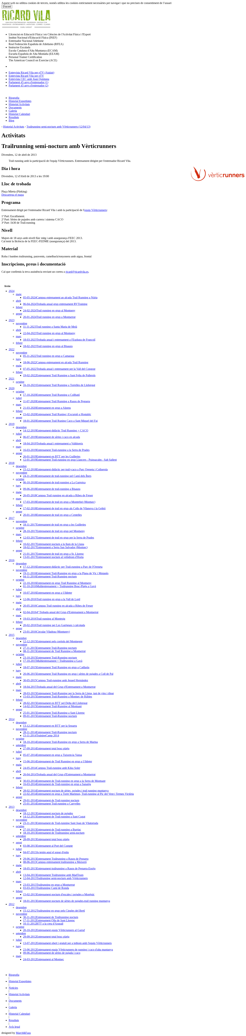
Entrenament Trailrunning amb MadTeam (53, 874)
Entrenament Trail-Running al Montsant (52, 706)
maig (18, 294)
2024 (11, 291)
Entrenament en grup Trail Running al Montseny (57, 583)
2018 (11, 462)
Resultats (14, 117)
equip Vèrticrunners (95, 210)
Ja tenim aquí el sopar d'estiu (46, 852)
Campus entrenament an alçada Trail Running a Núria (60, 297)
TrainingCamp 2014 (41, 735)
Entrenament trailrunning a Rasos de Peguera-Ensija (59, 868)
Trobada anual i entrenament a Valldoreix (53, 443)
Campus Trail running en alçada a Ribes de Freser (58, 495)
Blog (11, 120)
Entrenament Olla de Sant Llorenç (49, 920)
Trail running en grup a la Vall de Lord (51, 599)
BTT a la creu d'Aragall (43, 923)
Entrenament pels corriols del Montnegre (52, 641)
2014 (11, 719)
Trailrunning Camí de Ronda (46, 887)
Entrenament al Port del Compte (48, 845)
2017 (11, 518)
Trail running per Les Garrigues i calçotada (54, 625)
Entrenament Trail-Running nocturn (50, 576)
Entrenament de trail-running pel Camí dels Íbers (57, 475)
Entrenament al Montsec (43, 959)
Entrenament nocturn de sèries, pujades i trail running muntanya (66, 790)
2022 (11, 349)
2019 (11, 424)
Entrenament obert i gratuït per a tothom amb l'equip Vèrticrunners (67, 943)
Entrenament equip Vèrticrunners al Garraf (54, 930)
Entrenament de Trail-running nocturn (51, 800)
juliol (19, 398)
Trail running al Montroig (44, 618)
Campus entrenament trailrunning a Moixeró (55, 862)
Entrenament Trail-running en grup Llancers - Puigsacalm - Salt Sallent (70, 459)
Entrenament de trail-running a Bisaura (51, 488)
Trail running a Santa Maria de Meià (50, 326)
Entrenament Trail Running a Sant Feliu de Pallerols (59, 375)
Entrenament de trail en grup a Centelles (52, 514)
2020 (11, 388)
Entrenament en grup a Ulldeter (47, 592)
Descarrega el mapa (12, 194)
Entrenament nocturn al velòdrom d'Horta (53, 557)
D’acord (7, 6)
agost (19, 842)
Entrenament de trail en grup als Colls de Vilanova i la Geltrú (64, 508)
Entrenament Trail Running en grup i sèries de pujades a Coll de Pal (68, 673)
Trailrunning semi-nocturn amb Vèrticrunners (55, 878)
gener (19, 313)
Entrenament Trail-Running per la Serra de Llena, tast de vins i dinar (68, 693)
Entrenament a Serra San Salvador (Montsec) (55, 547)
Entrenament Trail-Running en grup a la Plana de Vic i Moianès (65, 573)
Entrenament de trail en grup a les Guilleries (54, 524)
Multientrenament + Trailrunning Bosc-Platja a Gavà (59, 586)
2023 (11, 320)
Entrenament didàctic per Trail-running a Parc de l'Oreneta (62, 566)
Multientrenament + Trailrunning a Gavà (52, 660)
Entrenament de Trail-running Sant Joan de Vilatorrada (60, 823)
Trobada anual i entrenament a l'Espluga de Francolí (59, 339)
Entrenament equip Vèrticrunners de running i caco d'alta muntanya (68, 949)
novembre (21, 323)
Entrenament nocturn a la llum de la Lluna (53, 544)
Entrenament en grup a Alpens (47, 407)
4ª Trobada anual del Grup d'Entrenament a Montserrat (60, 612)
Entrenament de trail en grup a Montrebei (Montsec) (59, 501)
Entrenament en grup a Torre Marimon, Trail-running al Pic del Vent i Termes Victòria (78, 793)
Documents (15, 107)
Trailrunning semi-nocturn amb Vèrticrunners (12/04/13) (58, 126)
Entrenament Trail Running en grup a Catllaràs (56, 667)
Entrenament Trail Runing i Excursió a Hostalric (57, 414)
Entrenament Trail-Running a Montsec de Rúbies (57, 696)
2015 (11, 634)
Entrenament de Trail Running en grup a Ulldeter (57, 761)
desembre (21, 427)
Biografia (14, 97)
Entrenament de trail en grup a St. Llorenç (53, 553)
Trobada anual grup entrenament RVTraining (55, 304)
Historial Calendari (19, 114)
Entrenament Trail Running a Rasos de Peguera (56, 401)
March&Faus (23, 1032)
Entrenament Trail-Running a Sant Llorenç (54, 712)
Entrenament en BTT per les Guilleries (51, 456)
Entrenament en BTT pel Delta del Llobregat (55, 703)
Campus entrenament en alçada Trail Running (55, 362)
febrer (19, 307)
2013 (11, 806)
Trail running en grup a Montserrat (49, 316)
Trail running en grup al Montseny (49, 310)
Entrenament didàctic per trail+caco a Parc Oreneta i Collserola (65, 469)
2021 (11, 378)
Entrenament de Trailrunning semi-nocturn (53, 832)
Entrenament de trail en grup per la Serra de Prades (58, 537)
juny (18, 359)
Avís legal (14, 1026)
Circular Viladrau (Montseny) (46, 631)
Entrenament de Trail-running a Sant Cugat (54, 816)
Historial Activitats (19, 104)
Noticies (13, 987)
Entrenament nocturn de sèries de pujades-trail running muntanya (66, 900)
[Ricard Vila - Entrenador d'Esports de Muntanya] (26, 28)
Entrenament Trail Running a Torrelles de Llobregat (59, 385)
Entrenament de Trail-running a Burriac (52, 829)
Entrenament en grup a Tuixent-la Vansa (52, 754)
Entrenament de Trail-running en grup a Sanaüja (57, 784)
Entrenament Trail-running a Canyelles (51, 803)
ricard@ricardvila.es (77, 271)
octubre (20, 381)
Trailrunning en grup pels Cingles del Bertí (54, 910)
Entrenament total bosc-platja (46, 748)
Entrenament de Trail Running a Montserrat (54, 651)
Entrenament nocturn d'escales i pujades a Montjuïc (59, 894)
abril (18, 300)
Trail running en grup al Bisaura (48, 346)
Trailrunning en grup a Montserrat (49, 884)
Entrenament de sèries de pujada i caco (51, 952)
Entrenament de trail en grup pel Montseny (54, 531)
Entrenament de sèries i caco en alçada (51, 437)
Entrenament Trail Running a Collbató (51, 394)
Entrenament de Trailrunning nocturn (50, 917)
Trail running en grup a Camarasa (48, 355)
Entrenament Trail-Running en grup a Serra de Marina (60, 741)
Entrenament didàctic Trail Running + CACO (55, 430)
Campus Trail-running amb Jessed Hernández (55, 680)
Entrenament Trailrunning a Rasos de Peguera (55, 858)
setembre (21, 745)
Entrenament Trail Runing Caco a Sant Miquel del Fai (60, 420)
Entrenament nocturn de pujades (48, 813)
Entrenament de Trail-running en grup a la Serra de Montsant (64, 780)
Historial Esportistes (20, 101)
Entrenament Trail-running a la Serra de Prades (56, 449)
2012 (11, 904)
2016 (11, 560)
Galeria (13, 110)
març (18, 336)
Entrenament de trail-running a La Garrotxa (54, 482)
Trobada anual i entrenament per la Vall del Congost (59, 368)
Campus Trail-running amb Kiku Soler (51, 767)
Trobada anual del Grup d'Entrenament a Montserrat (59, 686)
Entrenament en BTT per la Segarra (50, 725)
